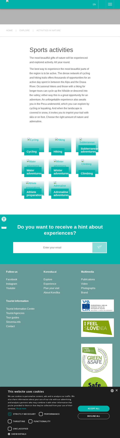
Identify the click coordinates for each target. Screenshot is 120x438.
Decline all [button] (93, 416)
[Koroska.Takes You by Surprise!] (25, 4)
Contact (10, 326)
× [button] (116, 390)
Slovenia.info (13, 322)
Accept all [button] (94, 408)
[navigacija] (110, 4)
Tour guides (12, 317)
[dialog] (60, 412)
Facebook (11, 279)
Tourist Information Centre (20, 308)
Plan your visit (51, 288)
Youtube (10, 288)
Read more (21, 409)
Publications (88, 279)
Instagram (11, 283)
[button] (41, 434)
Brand (84, 292)
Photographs (88, 288)
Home (9, 30)
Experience (50, 283)
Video (84, 283)
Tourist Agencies (15, 313)
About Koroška (52, 292)
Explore (48, 279)
